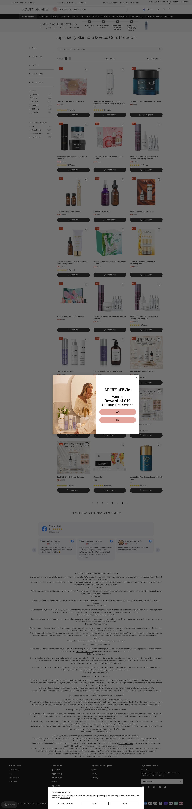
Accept (95, 803)
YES (118, 412)
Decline (124, 803)
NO (117, 420)
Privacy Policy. (65, 798)
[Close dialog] (136, 378)
